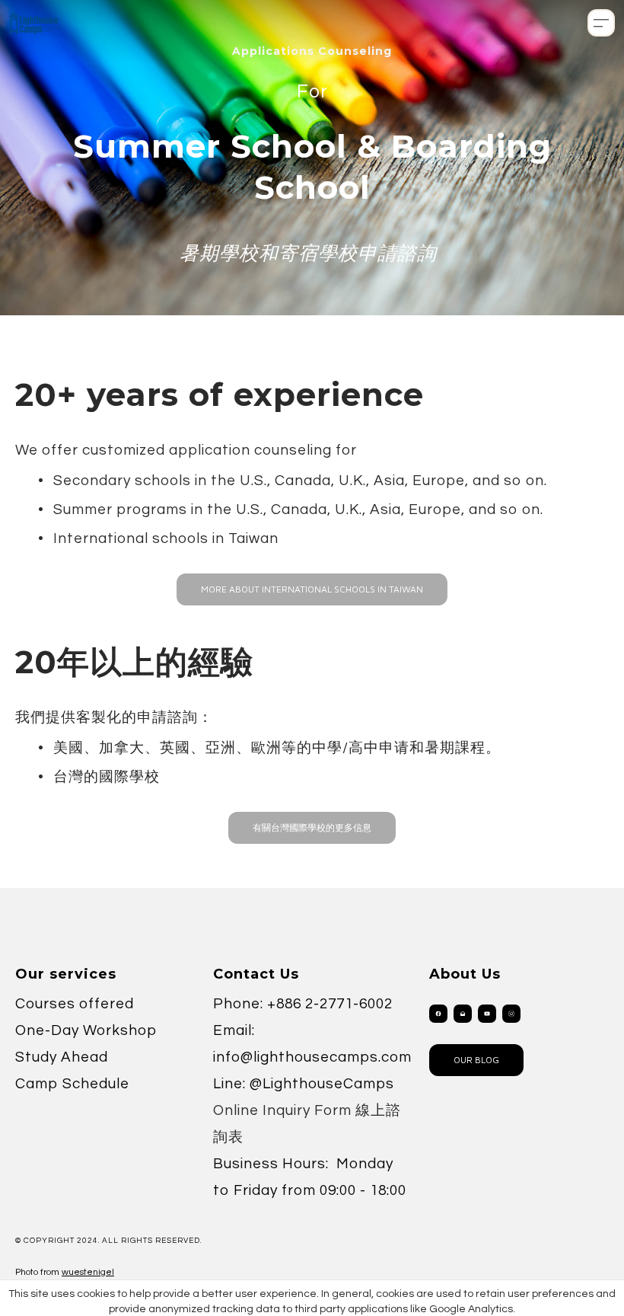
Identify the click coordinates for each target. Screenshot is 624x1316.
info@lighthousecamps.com (312, 1057)
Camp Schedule (72, 1083)
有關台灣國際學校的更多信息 (312, 827)
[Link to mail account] (463, 1013)
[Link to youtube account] (487, 1013)
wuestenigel (88, 1272)
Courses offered (74, 1003)
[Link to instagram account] (511, 1013)
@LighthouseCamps (322, 1083)
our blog (476, 1059)
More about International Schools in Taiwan (312, 589)
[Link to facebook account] (438, 1013)
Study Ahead (61, 1057)
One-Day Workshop (86, 1030)
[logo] (35, 23)
